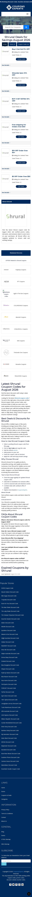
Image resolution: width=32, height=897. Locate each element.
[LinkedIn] (22, 884)
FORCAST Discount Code (8, 688)
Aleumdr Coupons (21, 317)
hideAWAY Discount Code (8, 646)
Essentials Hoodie (6, 769)
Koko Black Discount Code (9, 738)
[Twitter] (13, 884)
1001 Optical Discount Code (9, 700)
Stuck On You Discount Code (9, 603)
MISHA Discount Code (7, 742)
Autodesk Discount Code (8, 750)
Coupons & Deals (6, 795)
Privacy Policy (5, 809)
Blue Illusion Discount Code (9, 676)
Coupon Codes (23, 44)
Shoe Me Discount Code (8, 650)
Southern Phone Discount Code (10, 757)
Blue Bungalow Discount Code (10, 665)
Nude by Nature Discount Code (10, 673)
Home (3, 787)
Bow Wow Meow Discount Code (10, 753)
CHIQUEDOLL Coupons (21, 329)
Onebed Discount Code (8, 661)
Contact (3, 817)
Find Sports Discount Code (9, 684)
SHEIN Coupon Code (7, 588)
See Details (5, 65)
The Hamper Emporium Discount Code (12, 615)
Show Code (21, 59)
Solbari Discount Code (7, 642)
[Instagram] (19, 884)
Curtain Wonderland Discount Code (11, 723)
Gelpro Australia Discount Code (10, 653)
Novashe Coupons (21, 364)
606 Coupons (21, 341)
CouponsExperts (22, 490)
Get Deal (21, 137)
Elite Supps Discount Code (8, 596)
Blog (2, 831)
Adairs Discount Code (7, 623)
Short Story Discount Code (9, 726)
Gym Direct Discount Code (9, 696)
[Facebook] (10, 884)
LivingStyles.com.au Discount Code (11, 703)
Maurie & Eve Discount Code (9, 634)
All (5, 44)
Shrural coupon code (22, 398)
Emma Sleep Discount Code (9, 657)
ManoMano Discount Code (9, 765)
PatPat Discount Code (7, 692)
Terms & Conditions (7, 813)
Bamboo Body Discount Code (10, 730)
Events (3, 835)
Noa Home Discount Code (9, 680)
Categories (4, 799)
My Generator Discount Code (9, 734)
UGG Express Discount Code (9, 715)
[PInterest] (16, 884)
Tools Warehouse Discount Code (10, 707)
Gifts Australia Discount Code (9, 711)
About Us (4, 821)
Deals (12, 44)
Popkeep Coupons (21, 270)
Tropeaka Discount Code (8, 600)
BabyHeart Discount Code (8, 746)
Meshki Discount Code (7, 626)
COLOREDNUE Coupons (21, 305)
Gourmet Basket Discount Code (10, 619)
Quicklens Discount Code (8, 630)
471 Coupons (21, 281)
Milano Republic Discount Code (10, 719)
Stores (3, 791)
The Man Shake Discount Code (10, 607)
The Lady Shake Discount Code (10, 611)
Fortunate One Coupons (21, 352)
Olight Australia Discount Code (10, 638)
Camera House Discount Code (10, 761)
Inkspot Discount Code (7, 669)
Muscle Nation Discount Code (10, 592)
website (15, 450)
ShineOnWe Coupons (21, 376)
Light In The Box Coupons (20, 293)
